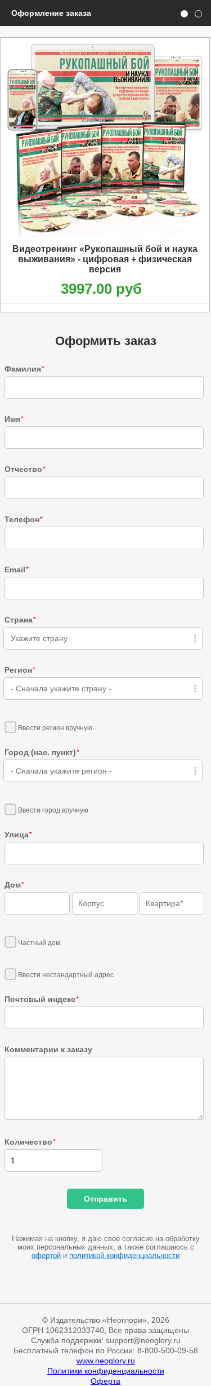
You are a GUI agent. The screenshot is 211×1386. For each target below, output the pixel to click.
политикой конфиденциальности (124, 1255)
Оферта (105, 1380)
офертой (46, 1255)
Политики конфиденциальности (105, 1370)
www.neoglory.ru (106, 1360)
